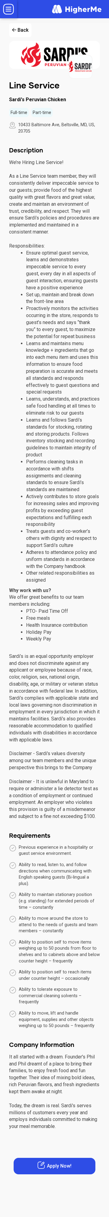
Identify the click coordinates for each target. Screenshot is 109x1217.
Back (23, 30)
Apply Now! (59, 1166)
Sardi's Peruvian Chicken (37, 99)
